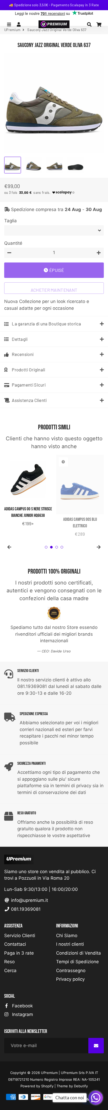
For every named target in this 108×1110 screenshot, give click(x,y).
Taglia (10, 220)
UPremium (49, 1073)
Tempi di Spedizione (77, 961)
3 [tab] (56, 547)
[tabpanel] (28, 491)
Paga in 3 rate (19, 953)
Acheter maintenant (54, 290)
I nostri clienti (70, 944)
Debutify (81, 1086)
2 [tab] (51, 547)
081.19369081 (25, 909)
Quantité (13, 243)
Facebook (22, 1005)
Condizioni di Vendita (78, 953)
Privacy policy (70, 979)
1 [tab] (46, 547)
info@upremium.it (29, 900)
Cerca (10, 970)
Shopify (47, 1086)
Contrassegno (70, 970)
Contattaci (15, 944)
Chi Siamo (66, 935)
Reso (9, 961)
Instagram (22, 1014)
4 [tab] (62, 547)
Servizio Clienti (19, 935)
